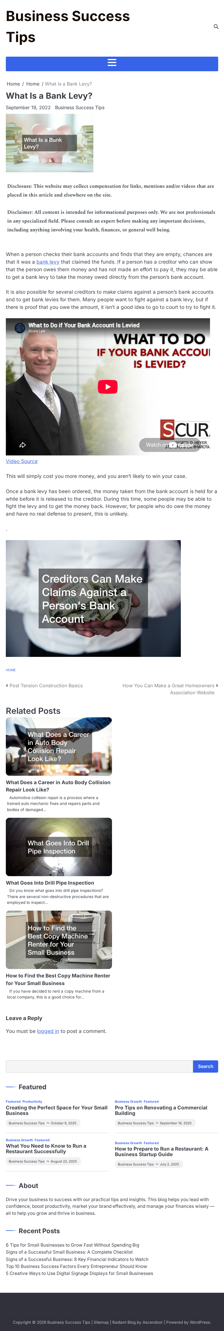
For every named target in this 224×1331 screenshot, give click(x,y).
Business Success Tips (79, 107)
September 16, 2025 (176, 1123)
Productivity (32, 1101)
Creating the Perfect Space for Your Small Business (57, 1110)
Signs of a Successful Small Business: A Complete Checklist (69, 1252)
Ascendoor (153, 1322)
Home (11, 670)
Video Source (22, 461)
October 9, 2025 (63, 1123)
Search (205, 1066)
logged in (48, 1031)
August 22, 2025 (64, 1161)
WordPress (200, 1322)
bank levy (48, 262)
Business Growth (128, 1101)
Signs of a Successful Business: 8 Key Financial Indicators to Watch (77, 1259)
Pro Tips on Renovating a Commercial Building (161, 1110)
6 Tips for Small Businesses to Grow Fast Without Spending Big (72, 1245)
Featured (13, 1101)
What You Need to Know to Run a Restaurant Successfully (46, 1148)
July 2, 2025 (169, 1164)
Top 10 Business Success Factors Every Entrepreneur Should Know (76, 1266)
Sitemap (101, 1322)
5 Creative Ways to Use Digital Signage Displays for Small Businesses (79, 1273)
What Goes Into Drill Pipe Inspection (50, 883)
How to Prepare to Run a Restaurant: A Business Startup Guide (162, 1151)
